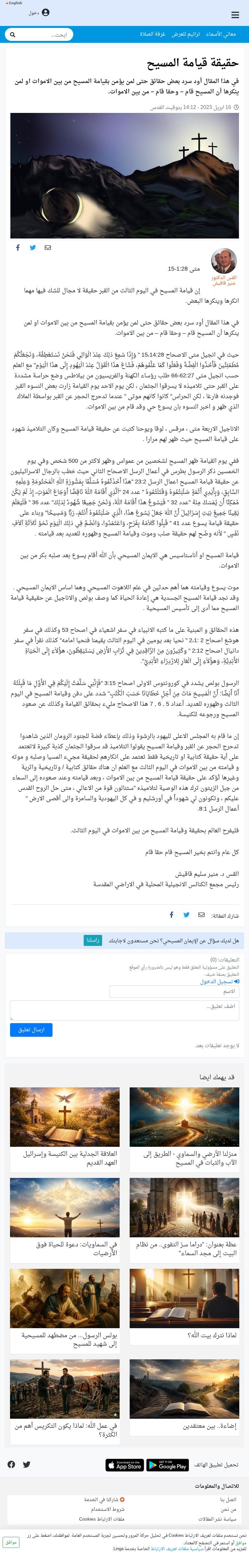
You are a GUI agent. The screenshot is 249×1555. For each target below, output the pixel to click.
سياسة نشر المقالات (217, 1519)
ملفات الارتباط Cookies (101, 1519)
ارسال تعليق (31, 1030)
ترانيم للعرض (186, 34)
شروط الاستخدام (107, 1509)
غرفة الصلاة (153, 34)
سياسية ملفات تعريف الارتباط (177, 1549)
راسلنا (93, 940)
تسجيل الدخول (217, 982)
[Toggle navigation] (236, 15)
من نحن (228, 1509)
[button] (13, 13)
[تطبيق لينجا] (167, 1465)
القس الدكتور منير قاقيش (224, 281)
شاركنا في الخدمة (102, 1500)
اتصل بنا (228, 1500)
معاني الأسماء (221, 34)
